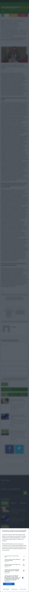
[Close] (26, 531)
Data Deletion (6, 589)
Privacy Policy (23, 589)
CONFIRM (9, 584)
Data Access (14, 589)
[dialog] (14, 560)
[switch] (23, 560)
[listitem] (14, 556)
